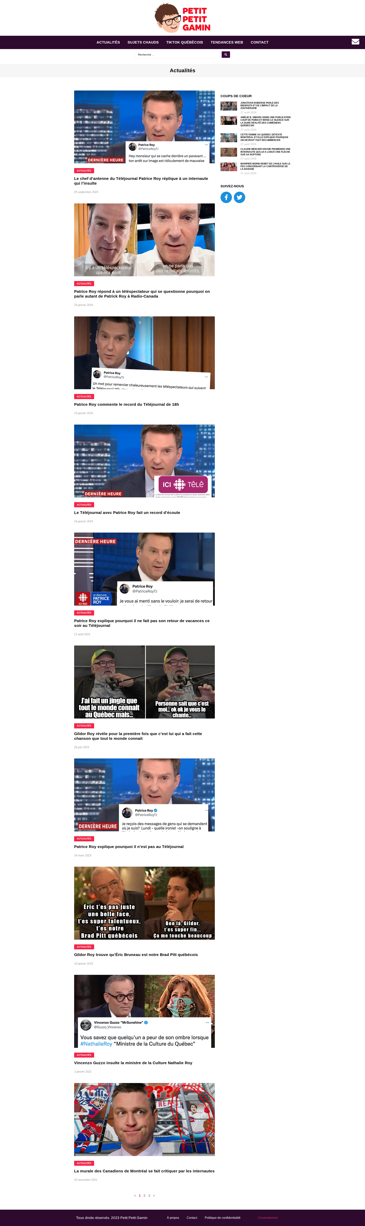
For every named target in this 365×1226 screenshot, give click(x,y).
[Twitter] (239, 197)
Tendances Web (227, 42)
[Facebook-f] (226, 197)
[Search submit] (226, 54)
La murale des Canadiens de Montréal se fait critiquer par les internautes (144, 1171)
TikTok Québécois (184, 42)
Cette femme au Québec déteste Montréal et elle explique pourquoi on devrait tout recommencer (264, 137)
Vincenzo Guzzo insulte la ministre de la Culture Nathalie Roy (133, 1063)
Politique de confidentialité (222, 1217)
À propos (173, 1217)
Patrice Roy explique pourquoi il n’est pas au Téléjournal (129, 846)
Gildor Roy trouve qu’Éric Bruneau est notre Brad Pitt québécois (136, 954)
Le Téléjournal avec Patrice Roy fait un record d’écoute (127, 512)
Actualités (108, 42)
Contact (260, 42)
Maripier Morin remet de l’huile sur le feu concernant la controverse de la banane (265, 166)
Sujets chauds (143, 42)
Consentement (268, 1217)
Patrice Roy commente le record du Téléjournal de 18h (126, 404)
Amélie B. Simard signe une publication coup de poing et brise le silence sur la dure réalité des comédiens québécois (265, 121)
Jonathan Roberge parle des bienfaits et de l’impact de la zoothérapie (259, 106)
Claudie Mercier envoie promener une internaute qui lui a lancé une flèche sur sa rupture (265, 152)
